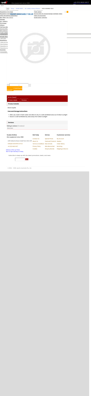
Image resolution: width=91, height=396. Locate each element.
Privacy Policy (37, 146)
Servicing (59, 146)
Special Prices (49, 139)
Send (26, 159)
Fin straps (3, 23)
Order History (61, 144)
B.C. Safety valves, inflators (32, 8)
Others (2, 25)
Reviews (24, 100)
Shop (12, 8)
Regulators (3, 40)
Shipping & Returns (62, 149)
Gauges (2, 19)
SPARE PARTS (19, 8)
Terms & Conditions (38, 144)
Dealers (59, 141)
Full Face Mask (4, 27)
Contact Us (36, 139)
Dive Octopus (4, 44)
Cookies (35, 149)
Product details (12, 100)
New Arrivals (48, 144)
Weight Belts (4, 36)
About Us (35, 141)
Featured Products (50, 141)
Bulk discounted (49, 146)
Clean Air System (5, 42)
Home (8, 8)
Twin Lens (3, 38)
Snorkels (3, 50)
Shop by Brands (49, 149)
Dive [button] (2, 5)
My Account (60, 139)
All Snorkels (3, 52)
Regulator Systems (5, 48)
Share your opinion (10, 128)
